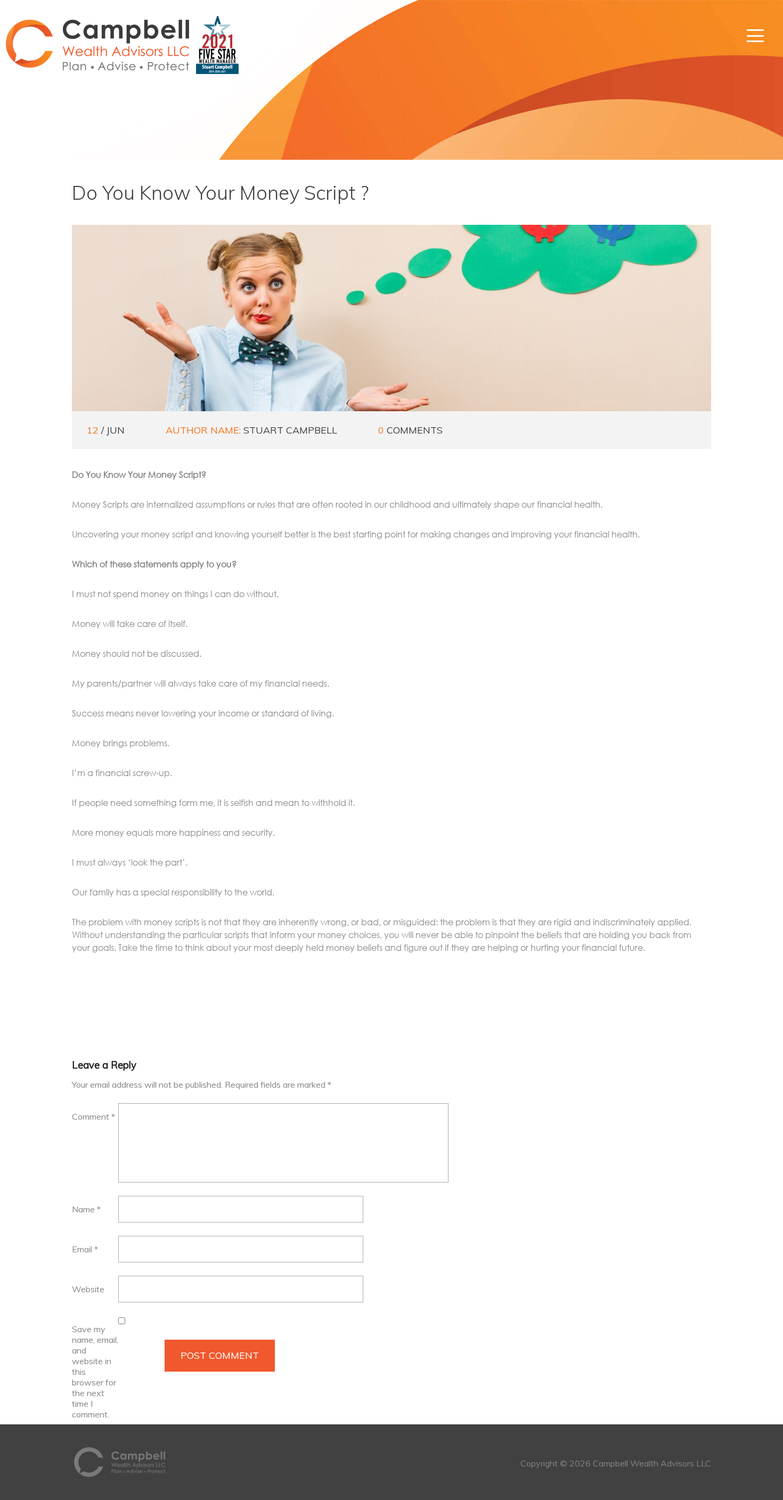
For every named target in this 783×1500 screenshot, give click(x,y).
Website (88, 1289)
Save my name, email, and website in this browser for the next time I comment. (95, 1372)
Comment (93, 1116)
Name (86, 1209)
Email (85, 1249)
